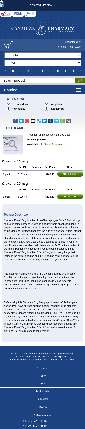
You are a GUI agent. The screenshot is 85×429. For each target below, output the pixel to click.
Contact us (42, 368)
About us (42, 406)
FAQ (42, 383)
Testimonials (42, 391)
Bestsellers (42, 399)
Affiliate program (42, 415)
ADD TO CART (70, 174)
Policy (42, 376)
